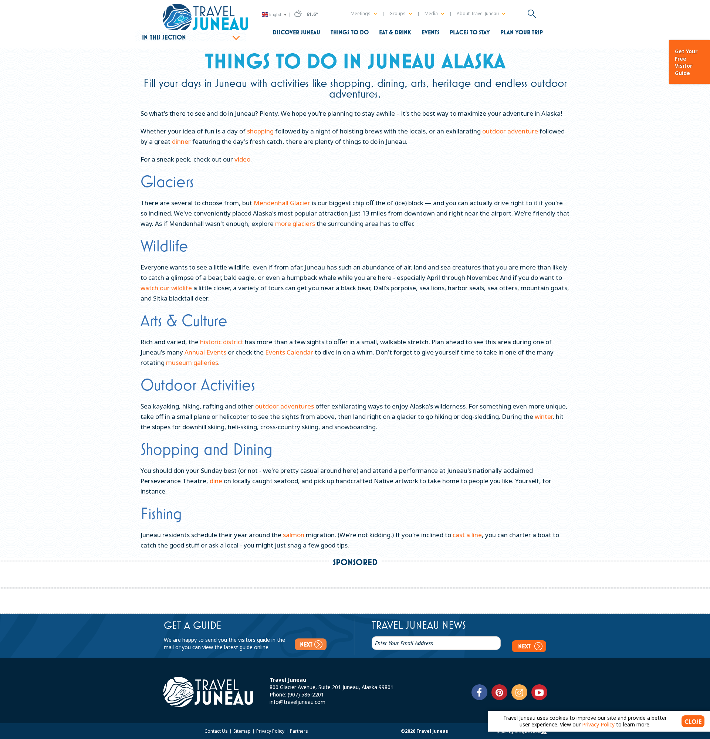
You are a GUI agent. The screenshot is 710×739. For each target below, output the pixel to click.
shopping (260, 131)
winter (543, 416)
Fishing (161, 513)
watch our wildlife (166, 288)
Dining (253, 449)
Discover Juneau (296, 32)
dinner (181, 141)
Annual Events (205, 352)
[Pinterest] (499, 692)
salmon (293, 534)
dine (216, 481)
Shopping (170, 449)
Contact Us (216, 731)
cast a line (467, 534)
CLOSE (692, 721)
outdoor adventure (510, 131)
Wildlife (164, 245)
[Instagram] (519, 692)
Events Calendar (289, 352)
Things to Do (350, 32)
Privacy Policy (270, 731)
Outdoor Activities (198, 384)
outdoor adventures (284, 406)
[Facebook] (479, 692)
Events (430, 32)
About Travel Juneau (478, 13)
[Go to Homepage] (205, 17)
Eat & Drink (395, 32)
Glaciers (167, 181)
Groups (398, 13)
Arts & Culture (184, 320)
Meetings (361, 13)
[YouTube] (539, 692)
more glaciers (295, 223)
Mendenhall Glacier (282, 203)
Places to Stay (470, 32)
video (242, 159)
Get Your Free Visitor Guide (686, 62)
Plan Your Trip (521, 32)
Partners (299, 731)
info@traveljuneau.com (297, 701)
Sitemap (242, 731)
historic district (221, 342)
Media (432, 13)
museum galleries (192, 362)
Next (306, 644)
